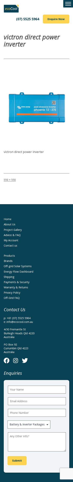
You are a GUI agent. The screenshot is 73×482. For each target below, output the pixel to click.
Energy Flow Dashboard (18, 271)
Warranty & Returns (16, 287)
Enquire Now (56, 19)
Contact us (10, 245)
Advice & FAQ (12, 235)
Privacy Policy (12, 292)
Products (9, 255)
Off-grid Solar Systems (18, 266)
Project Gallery (13, 230)
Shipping (9, 277)
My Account (11, 240)
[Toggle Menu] (68, 3)
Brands (8, 261)
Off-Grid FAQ (12, 298)
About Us (9, 224)
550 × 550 (10, 179)
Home (7, 219)
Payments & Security (16, 282)
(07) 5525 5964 (27, 19)
